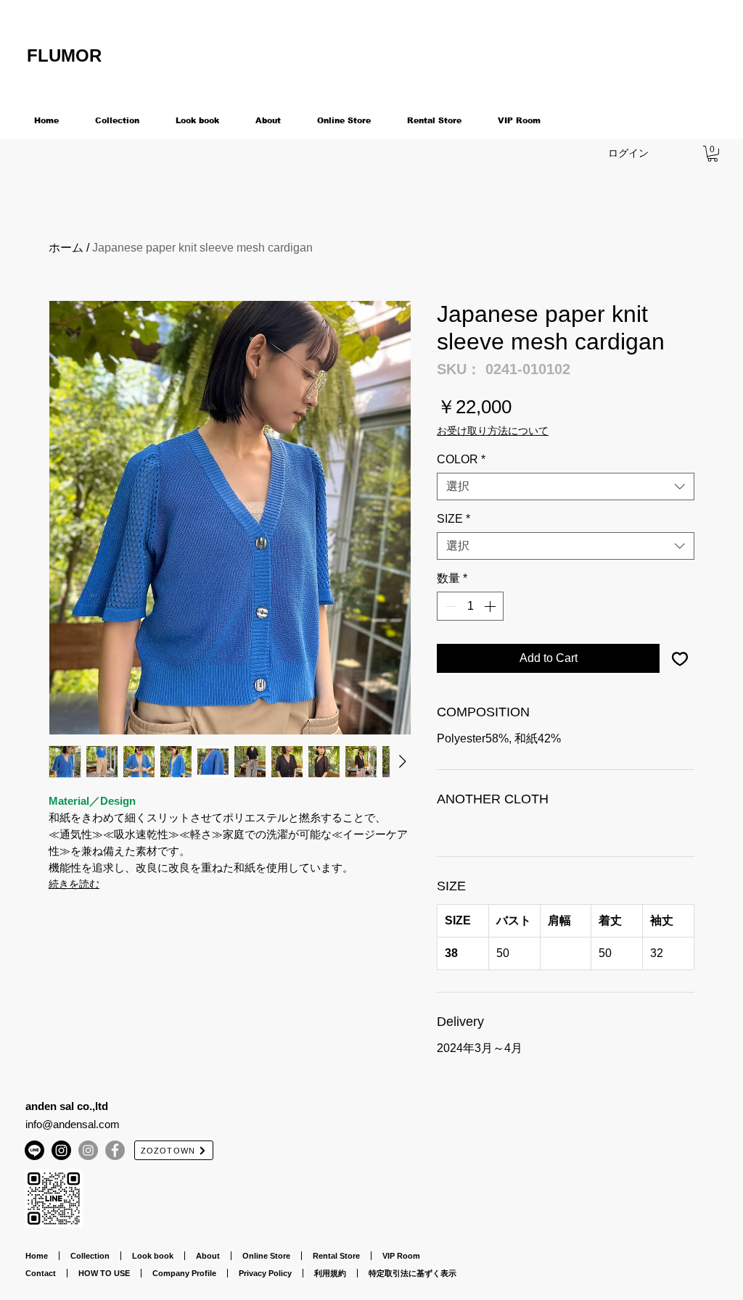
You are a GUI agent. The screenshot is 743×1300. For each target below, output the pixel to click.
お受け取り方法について (493, 430)
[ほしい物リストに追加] (679, 658)
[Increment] (491, 606)
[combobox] (565, 486)
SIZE (453, 519)
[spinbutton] (470, 606)
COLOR (461, 459)
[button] (712, 154)
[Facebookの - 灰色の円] (115, 1150)
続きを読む (74, 884)
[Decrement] (449, 606)
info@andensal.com (72, 1124)
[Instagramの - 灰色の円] (88, 1150)
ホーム (66, 247)
